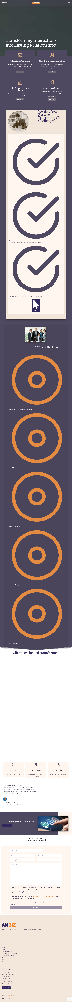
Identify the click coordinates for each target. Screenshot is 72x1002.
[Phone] (12, 998)
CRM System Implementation (10, 953)
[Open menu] (69, 3)
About (3, 957)
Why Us (3, 947)
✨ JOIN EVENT (36, 2)
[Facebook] (3, 998)
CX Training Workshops (8, 951)
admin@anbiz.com (10, 979)
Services (3, 949)
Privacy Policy (5, 961)
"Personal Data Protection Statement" (44, 896)
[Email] (9, 998)
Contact (3, 959)
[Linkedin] (6, 998)
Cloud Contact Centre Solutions (10, 955)
